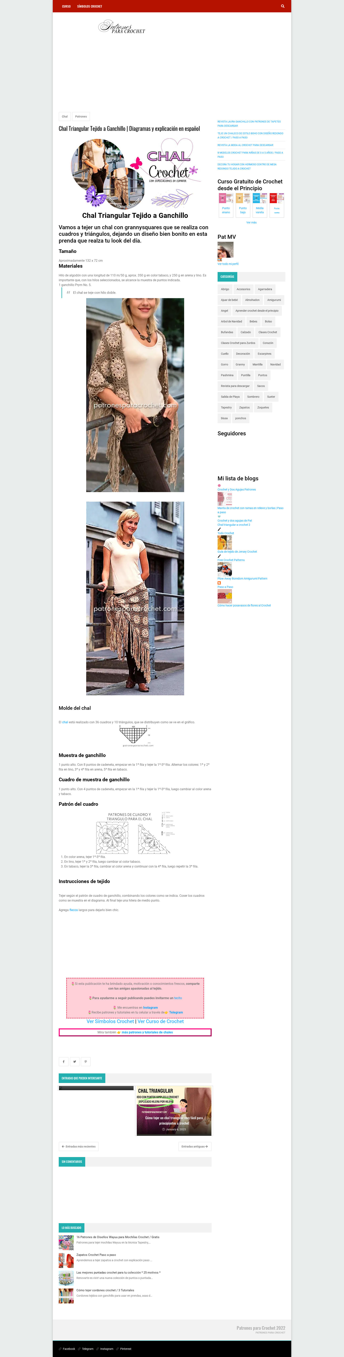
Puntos (262, 375)
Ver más (251, 222)
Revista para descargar (235, 386)
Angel (224, 310)
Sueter (271, 396)
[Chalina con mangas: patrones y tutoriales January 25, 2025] (96, 1088)
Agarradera (265, 289)
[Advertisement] (135, 78)
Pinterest (125, 1348)
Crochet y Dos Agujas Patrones (237, 489)
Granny (240, 364)
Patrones (81, 116)
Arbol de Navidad (231, 321)
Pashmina (227, 375)
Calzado (246, 332)
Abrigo (225, 289)
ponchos (240, 418)
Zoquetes (263, 407)
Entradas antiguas (193, 1146)
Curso (66, 6)
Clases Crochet (268, 332)
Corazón (268, 343)
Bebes (253, 321)
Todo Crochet (226, 533)
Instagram (106, 1348)
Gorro (224, 364)
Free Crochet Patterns (231, 560)
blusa (224, 418)
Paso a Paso (225, 586)
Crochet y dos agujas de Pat (235, 520)
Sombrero (253, 396)
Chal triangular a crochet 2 (234, 524)
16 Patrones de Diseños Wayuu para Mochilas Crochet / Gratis (117, 1237)
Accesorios (243, 289)
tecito (178, 998)
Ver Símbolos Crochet (110, 1021)
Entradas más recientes (80, 1146)
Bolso (268, 321)
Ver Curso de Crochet (161, 1021)
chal (65, 722)
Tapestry (226, 407)
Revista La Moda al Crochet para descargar (245, 145)
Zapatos (244, 407)
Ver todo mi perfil (228, 263)
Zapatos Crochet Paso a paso (96, 1255)
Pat (220, 259)
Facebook (68, 1348)
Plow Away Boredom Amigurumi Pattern (242, 578)
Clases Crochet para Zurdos (238, 343)
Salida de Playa (230, 396)
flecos (73, 910)
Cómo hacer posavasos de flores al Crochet (244, 605)
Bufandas (227, 332)
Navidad (275, 364)
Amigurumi (274, 300)
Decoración (243, 353)
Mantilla (258, 364)
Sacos (261, 386)
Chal (65, 116)
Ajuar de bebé (229, 300)
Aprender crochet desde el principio (257, 310)
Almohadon (252, 300)
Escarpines (264, 353)
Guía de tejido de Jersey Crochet (237, 551)
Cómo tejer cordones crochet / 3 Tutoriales (105, 1290)
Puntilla (245, 375)
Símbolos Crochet (89, 6)
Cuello (225, 353)
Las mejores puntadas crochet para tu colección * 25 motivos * (118, 1272)
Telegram (87, 1348)
